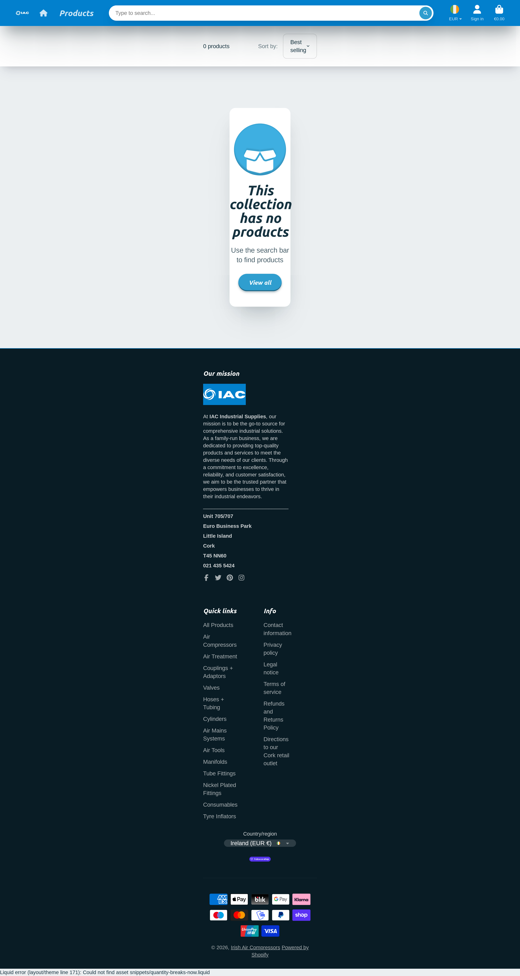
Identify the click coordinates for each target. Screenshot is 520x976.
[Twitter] (218, 577)
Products (76, 13)
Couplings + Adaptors (218, 672)
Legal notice (271, 668)
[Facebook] (206, 577)
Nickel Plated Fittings (219, 789)
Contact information (277, 629)
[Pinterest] (230, 577)
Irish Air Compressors (255, 947)
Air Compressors (220, 640)
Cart (499, 13)
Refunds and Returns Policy (274, 715)
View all (260, 282)
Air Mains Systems (215, 734)
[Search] (425, 13)
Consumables (220, 804)
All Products (218, 625)
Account (477, 13)
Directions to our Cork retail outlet (276, 751)
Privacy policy (273, 649)
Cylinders (215, 719)
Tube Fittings (219, 773)
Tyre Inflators (219, 816)
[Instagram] (241, 577)
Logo (22, 13)
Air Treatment (220, 656)
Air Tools (214, 750)
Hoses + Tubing (213, 703)
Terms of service (274, 688)
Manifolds (215, 762)
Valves (211, 687)
